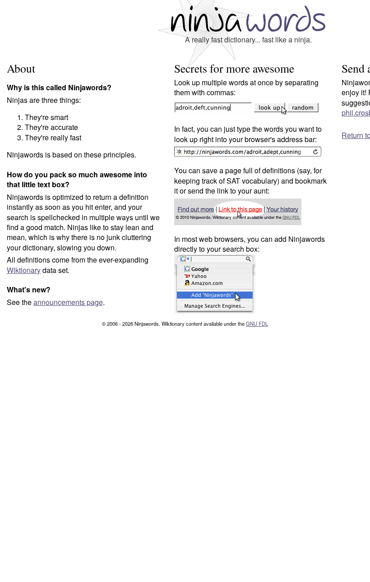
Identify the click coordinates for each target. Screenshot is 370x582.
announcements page (68, 302)
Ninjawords (248, 18)
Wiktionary (24, 270)
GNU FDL (257, 323)
